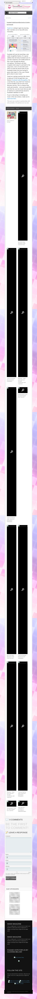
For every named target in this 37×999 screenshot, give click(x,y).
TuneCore (9, 28)
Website (7, 866)
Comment (8, 836)
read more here (11, 98)
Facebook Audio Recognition (20, 80)
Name (7, 854)
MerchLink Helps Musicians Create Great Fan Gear (21, 243)
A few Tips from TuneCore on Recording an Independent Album (22, 809)
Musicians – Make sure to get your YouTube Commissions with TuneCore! (22, 381)
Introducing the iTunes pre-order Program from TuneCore (22, 396)
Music (17, 108)
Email (7, 860)
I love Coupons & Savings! (10, 121)
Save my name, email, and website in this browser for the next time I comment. (18, 873)
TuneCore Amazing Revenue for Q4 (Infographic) (11, 380)
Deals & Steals (10, 108)
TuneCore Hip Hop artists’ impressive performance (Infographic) (11, 519)
